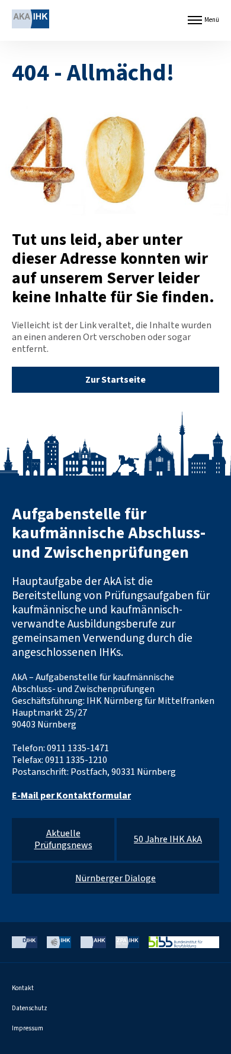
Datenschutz (29, 1008)
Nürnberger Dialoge (115, 878)
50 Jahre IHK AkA (168, 839)
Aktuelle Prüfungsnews (63, 839)
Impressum (27, 1028)
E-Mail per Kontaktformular (71, 795)
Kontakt (23, 988)
